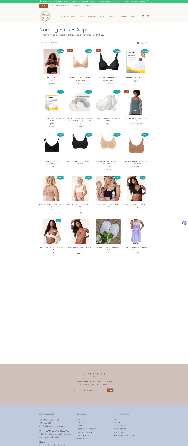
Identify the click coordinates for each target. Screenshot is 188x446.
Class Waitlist (120, 432)
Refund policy (82, 439)
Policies (117, 423)
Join (110, 390)
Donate (80, 426)
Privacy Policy (120, 426)
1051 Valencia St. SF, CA (49, 420)
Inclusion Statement (85, 432)
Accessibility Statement (86, 429)
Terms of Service (83, 436)
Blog (79, 419)
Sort (53, 43)
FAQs (116, 419)
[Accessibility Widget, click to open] (184, 223)
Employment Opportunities (124, 436)
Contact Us (81, 423)
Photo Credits (120, 429)
